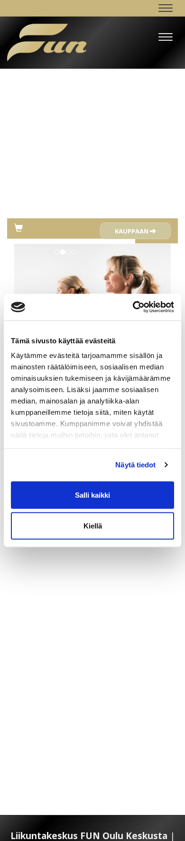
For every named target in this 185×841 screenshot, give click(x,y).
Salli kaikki (92, 495)
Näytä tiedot (135, 465)
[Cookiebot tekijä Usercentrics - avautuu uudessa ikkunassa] (133, 307)
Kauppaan (132, 231)
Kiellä (92, 526)
